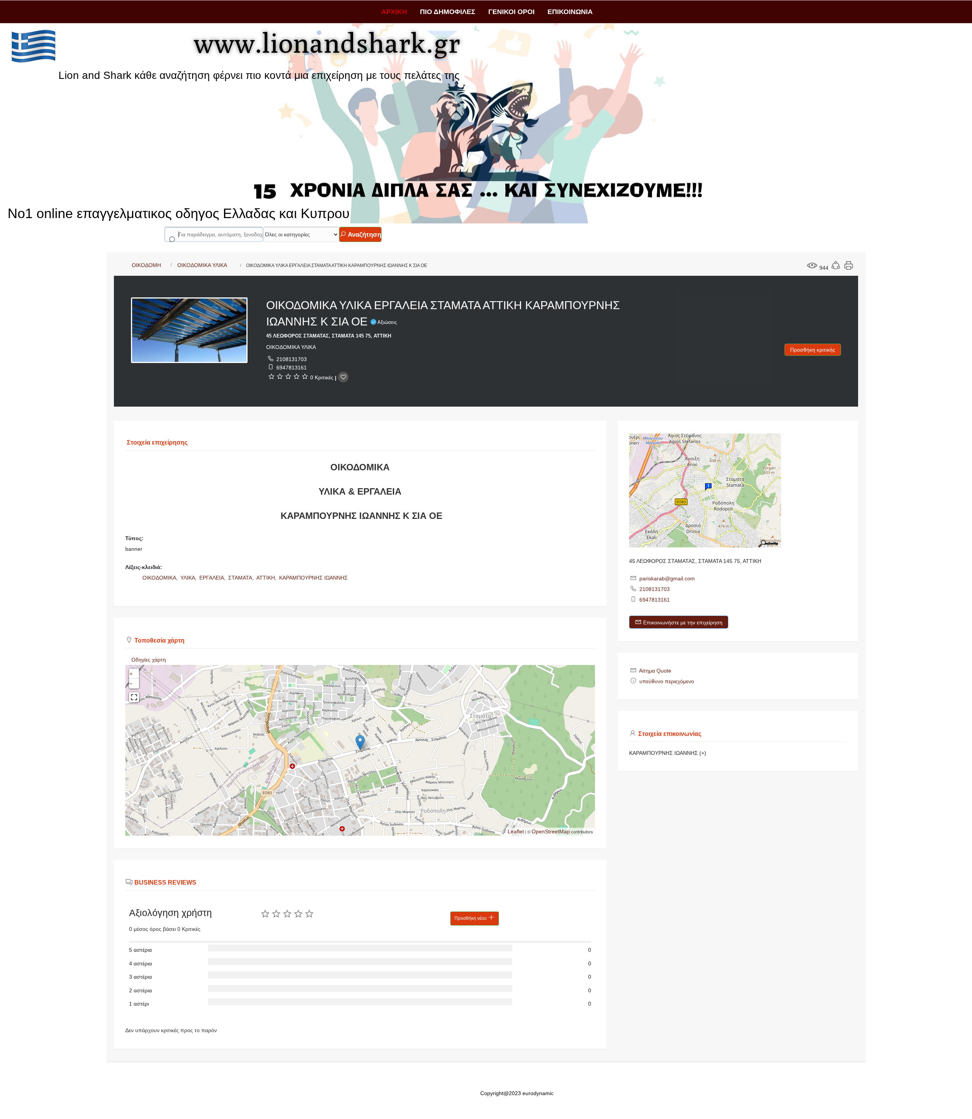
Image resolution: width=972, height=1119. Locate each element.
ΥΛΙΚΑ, (189, 578)
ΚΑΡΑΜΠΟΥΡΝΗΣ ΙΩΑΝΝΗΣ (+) (667, 753)
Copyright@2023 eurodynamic (517, 1093)
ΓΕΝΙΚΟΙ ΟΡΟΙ (511, 12)
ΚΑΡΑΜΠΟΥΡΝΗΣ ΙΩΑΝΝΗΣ (313, 578)
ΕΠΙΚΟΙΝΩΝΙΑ (570, 12)
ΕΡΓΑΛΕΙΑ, (213, 578)
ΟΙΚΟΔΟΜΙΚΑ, (160, 578)
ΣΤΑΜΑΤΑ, (241, 578)
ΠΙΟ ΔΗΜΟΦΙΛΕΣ (447, 12)
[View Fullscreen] (134, 697)
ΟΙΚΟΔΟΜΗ (146, 265)
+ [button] (131, 674)
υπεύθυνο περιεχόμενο (666, 681)
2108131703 (291, 359)
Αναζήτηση (363, 234)
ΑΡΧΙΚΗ (394, 12)
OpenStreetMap (551, 831)
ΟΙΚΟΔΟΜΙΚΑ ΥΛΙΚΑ (202, 265)
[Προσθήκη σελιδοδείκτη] (343, 377)
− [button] (131, 684)
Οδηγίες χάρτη (148, 660)
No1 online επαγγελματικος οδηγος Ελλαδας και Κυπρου (179, 213)
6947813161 (291, 368)
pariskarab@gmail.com (667, 578)
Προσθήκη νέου (471, 918)
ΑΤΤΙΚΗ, (267, 578)
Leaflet (516, 831)
